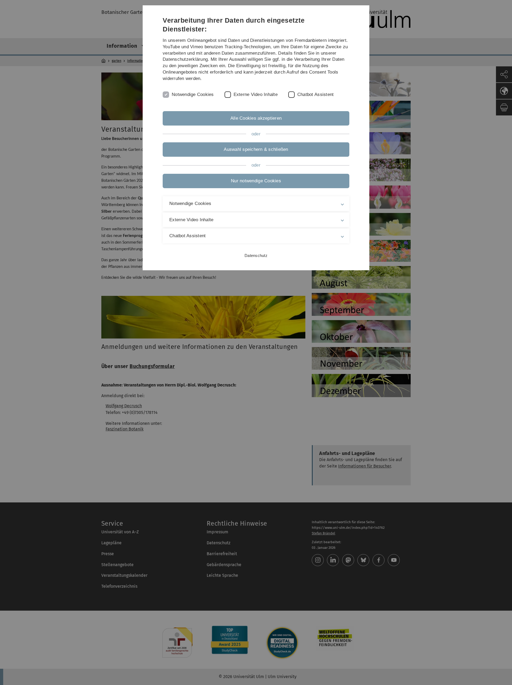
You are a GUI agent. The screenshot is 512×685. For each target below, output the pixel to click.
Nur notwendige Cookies (256, 180)
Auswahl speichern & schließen (256, 149)
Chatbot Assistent (315, 94)
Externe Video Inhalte (256, 94)
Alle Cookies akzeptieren (256, 118)
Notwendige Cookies (193, 94)
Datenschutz (256, 255)
